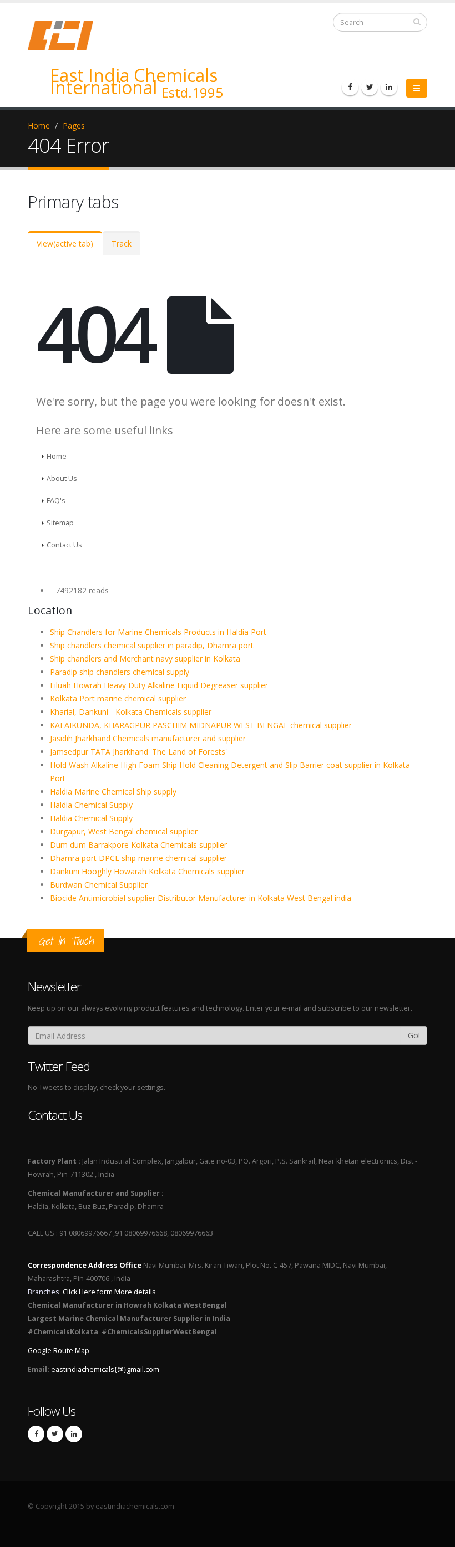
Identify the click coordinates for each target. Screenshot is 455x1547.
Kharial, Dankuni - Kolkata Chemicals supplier (130, 711)
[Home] (67, 34)
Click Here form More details (109, 1292)
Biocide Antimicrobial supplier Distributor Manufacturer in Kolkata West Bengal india (200, 898)
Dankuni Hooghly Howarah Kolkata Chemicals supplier (147, 871)
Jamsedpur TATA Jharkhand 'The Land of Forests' (138, 751)
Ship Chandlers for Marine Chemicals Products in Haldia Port (158, 632)
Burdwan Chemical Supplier (99, 884)
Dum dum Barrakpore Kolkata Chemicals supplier (138, 844)
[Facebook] (350, 87)
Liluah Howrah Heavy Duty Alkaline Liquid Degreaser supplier (159, 685)
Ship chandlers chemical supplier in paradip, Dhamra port (152, 645)
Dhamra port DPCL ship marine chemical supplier (138, 858)
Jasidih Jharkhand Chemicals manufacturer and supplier (148, 738)
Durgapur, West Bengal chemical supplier (124, 831)
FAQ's (56, 500)
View (65, 243)
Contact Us (64, 545)
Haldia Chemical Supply (91, 805)
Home (39, 125)
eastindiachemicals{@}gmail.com (105, 1369)
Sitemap (60, 522)
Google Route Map (58, 1350)
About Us (62, 478)
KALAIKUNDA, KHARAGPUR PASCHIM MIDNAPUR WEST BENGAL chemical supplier (201, 725)
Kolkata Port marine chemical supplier (118, 698)
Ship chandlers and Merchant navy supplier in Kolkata (145, 658)
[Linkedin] (389, 87)
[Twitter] (369, 87)
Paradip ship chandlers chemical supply (119, 672)
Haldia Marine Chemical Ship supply (113, 791)
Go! (414, 1035)
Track (122, 243)
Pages (74, 125)
